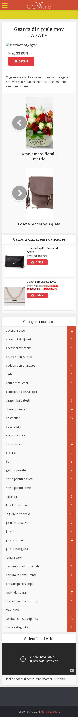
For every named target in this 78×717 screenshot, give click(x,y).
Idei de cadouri (50, 711)
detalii (23, 61)
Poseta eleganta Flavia (41, 281)
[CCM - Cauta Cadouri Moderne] (39, 5)
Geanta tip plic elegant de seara (43, 250)
